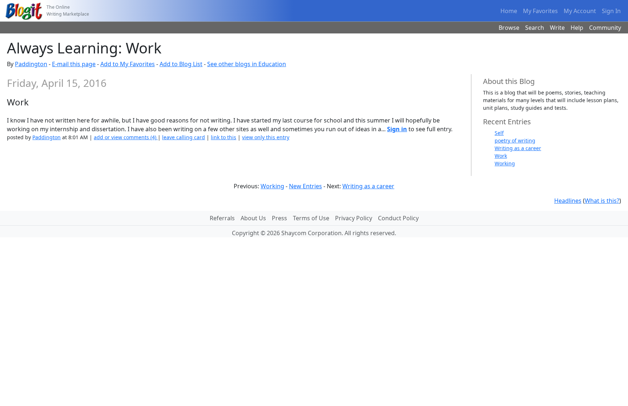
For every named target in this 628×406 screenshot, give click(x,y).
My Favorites (540, 11)
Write (557, 28)
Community (605, 28)
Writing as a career (518, 148)
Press (279, 218)
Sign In (611, 11)
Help (577, 28)
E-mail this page (74, 64)
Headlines (567, 201)
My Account (580, 11)
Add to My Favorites (127, 64)
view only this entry (265, 137)
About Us (253, 218)
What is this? (602, 201)
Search (534, 28)
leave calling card (183, 137)
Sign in (397, 129)
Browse (509, 28)
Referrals (222, 218)
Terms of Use (311, 218)
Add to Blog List (181, 64)
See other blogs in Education (246, 64)
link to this (223, 137)
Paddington (31, 64)
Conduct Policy (398, 218)
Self (499, 132)
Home (508, 11)
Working (505, 163)
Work (501, 155)
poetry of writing (515, 140)
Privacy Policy (353, 218)
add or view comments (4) (126, 137)
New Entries (305, 186)
